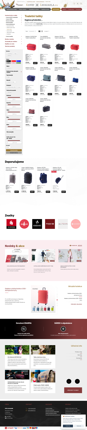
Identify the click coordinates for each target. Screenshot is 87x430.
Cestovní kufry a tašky (31, 1)
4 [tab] (74, 245)
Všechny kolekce (76, 304)
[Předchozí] (77, 381)
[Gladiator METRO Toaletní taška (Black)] (60, 50)
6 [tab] (57, 303)
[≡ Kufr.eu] (42, 5)
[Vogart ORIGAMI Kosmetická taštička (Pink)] (31, 112)
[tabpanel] (16, 262)
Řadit (27, 31)
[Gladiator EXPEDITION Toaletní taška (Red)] (31, 50)
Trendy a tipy (71, 9)
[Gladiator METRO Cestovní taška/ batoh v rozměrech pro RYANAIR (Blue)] (43, 180)
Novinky (80, 355)
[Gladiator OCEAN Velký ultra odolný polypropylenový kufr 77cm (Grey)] (12, 180)
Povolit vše (68, 425)
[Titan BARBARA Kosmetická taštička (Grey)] (46, 50)
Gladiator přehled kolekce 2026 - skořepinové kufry (75, 294)
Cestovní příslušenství (40, 1)
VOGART (9, 55)
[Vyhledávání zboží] (74, 4)
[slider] (7, 97)
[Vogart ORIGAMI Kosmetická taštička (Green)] (46, 81)
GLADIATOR (10, 53)
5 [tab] (76, 245)
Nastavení (79, 425)
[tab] (80, 245)
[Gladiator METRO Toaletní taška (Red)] (75, 50)
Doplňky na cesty (45, 9)
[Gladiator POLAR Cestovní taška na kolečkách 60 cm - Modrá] (59, 180)
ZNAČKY (64, 9)
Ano (8, 147)
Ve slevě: (46, 31)
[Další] (68, 381)
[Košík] (81, 4)
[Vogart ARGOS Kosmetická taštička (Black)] (46, 112)
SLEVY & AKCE (56, 9)
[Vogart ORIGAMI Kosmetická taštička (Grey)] (60, 81)
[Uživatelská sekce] (78, 4)
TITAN (15, 53)
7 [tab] (57, 305)
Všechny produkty (10, 46)
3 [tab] (73, 245)
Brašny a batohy (22, 9)
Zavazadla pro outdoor (34, 9)
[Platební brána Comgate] (9, 428)
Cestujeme (78, 9)
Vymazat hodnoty (14, 152)
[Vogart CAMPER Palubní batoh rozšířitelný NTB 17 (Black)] (28, 180)
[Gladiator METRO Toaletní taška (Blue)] (31, 81)
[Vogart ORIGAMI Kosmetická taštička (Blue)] (75, 81)
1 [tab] (70, 245)
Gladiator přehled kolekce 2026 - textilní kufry (73, 299)
